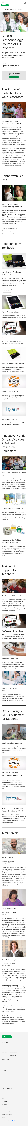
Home (3, 1098)
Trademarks (4, 1101)
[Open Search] (17, 3)
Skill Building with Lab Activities (13, 509)
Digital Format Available (10, 312)
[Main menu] (3, 2)
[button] (3, 9)
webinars (4, 636)
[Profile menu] (20, 3)
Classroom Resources (10, 659)
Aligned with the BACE (10, 391)
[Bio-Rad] (7, 1036)
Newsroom (13, 1055)
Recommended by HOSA (11, 419)
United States (6, 1088)
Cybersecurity (5, 1107)
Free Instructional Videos (11, 338)
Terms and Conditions (7, 1114)
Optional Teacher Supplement (13, 364)
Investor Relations (4, 1077)
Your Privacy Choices (7, 1120)
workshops (12, 636)
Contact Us (14, 77)
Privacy (3, 1117)
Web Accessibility (6, 1111)
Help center (5, 1065)
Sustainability (14, 1052)
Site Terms (4, 1104)
